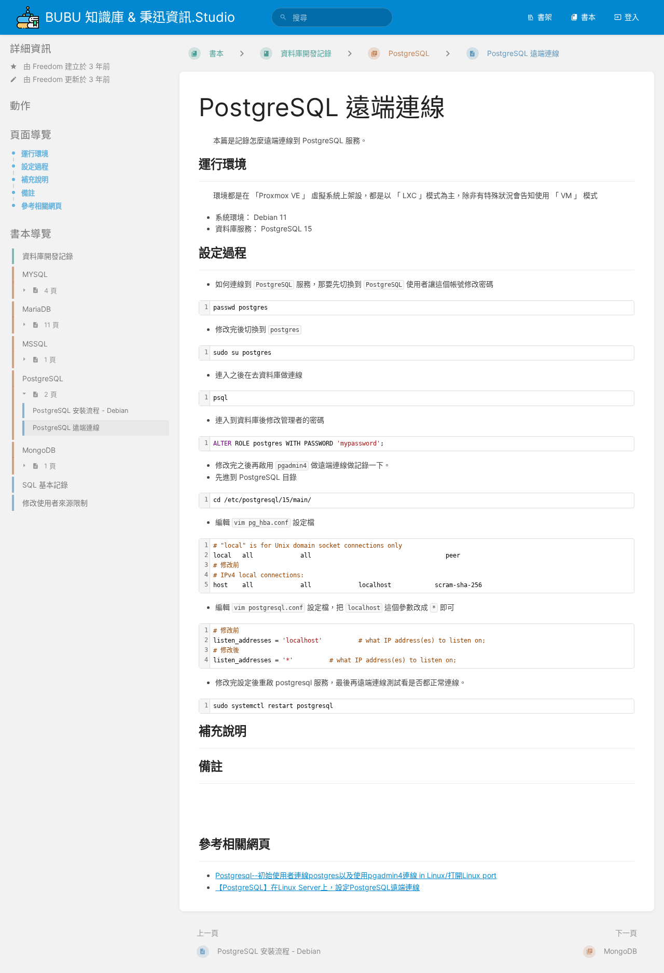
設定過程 (34, 166)
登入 (632, 16)
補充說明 (34, 179)
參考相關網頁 (41, 206)
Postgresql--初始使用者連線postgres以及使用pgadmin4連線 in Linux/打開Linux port (355, 875)
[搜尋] (283, 17)
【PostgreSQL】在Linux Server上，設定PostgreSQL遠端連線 (317, 887)
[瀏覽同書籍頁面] (241, 53)
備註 (28, 193)
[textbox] (422, 308)
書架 (544, 16)
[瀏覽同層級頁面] (447, 53)
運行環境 (34, 153)
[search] (332, 17)
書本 (588, 16)
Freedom (48, 66)
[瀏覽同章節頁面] (349, 53)
